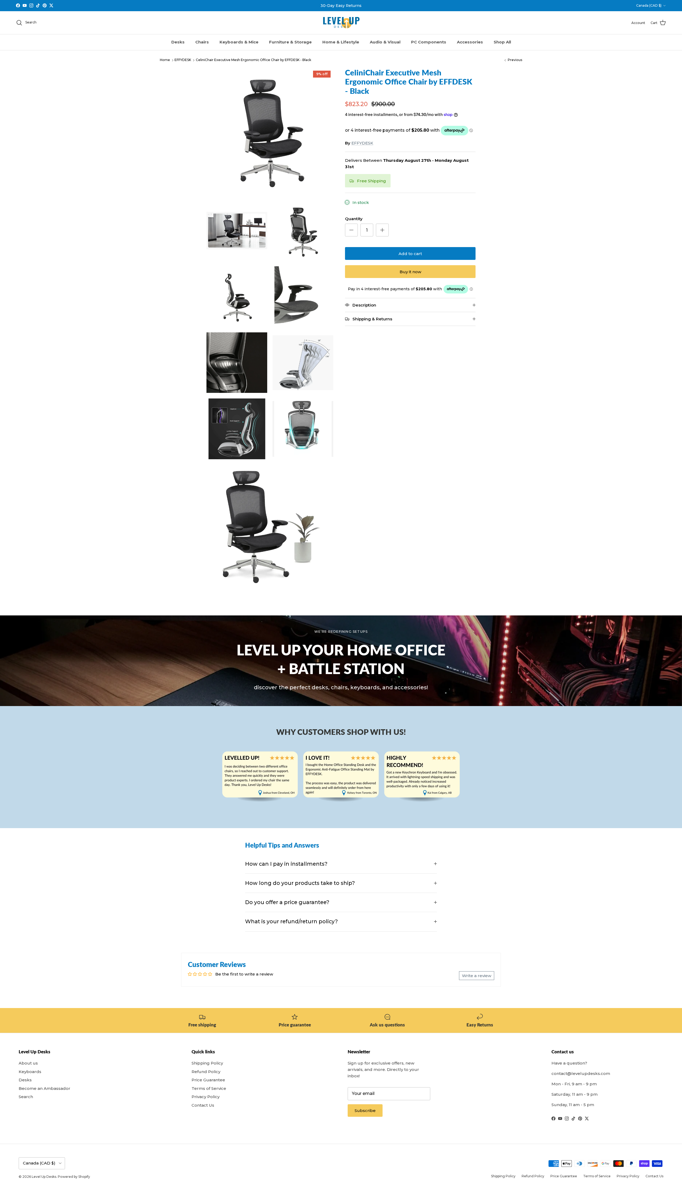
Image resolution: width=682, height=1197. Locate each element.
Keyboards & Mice (239, 42)
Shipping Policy (207, 1063)
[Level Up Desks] (341, 23)
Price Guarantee (208, 1079)
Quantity (354, 218)
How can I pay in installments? (286, 864)
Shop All (502, 42)
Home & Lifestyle (340, 42)
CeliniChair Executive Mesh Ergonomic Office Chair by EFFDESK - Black (253, 60)
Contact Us (203, 1105)
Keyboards (30, 1071)
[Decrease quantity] (351, 230)
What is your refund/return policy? (291, 921)
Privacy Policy (206, 1096)
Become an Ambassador (44, 1088)
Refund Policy (206, 1071)
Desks (178, 42)
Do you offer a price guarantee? (287, 902)
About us (28, 1063)
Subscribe (365, 1110)
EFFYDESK (182, 60)
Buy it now (410, 271)
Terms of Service (209, 1088)
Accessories (470, 42)
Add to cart (410, 253)
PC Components (428, 42)
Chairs (202, 42)
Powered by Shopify (74, 1177)
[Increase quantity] (382, 230)
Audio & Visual (385, 42)
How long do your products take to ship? (300, 883)
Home (165, 60)
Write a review (476, 975)
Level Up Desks (44, 1177)
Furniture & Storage (290, 42)
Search (26, 1096)
